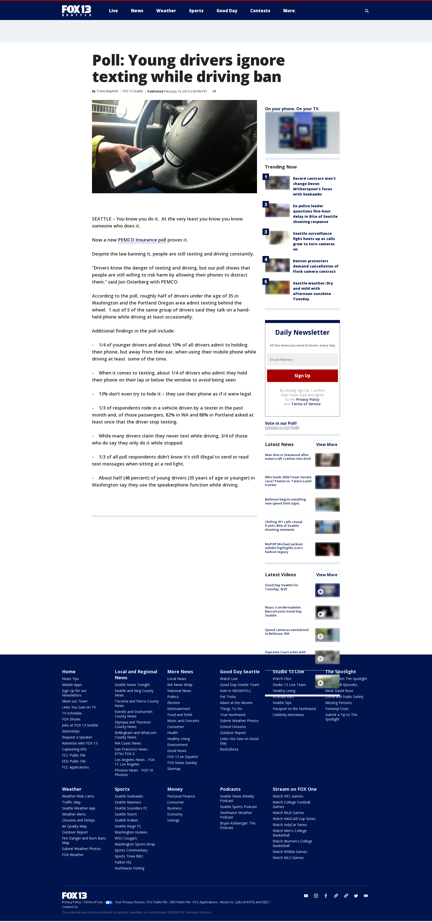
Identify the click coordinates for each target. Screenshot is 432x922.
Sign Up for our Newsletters (74, 693)
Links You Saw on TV (79, 707)
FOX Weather (73, 854)
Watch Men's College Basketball (290, 833)
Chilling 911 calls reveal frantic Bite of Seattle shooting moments (283, 526)
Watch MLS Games (288, 857)
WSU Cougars (126, 838)
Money (174, 789)
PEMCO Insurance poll (142, 240)
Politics (173, 696)
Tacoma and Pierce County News (137, 703)
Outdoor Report (233, 732)
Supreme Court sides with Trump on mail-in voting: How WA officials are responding (285, 658)
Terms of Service (305, 404)
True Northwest (233, 714)
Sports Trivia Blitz (129, 856)
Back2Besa (229, 749)
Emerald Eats (283, 696)
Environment (177, 744)
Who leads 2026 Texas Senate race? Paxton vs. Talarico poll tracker (288, 481)
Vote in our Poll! (281, 423)
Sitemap (173, 768)
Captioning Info (74, 749)
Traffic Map (71, 802)
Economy (174, 814)
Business (174, 808)
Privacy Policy (308, 399)
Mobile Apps (72, 684)
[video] (327, 590)
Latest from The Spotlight (346, 678)
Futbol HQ (123, 862)
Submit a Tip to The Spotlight (341, 717)
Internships (71, 731)
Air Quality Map (74, 826)
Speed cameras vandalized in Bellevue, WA (286, 632)
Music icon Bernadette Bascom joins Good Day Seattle (283, 611)
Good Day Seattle (240, 671)
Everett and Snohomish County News (133, 713)
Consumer (175, 726)
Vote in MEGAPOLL (235, 690)
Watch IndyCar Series (290, 824)
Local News (176, 678)
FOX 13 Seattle (133, 91)
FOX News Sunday (182, 762)
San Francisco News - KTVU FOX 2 (132, 751)
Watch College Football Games (291, 804)
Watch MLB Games (288, 812)
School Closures (233, 726)
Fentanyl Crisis (336, 708)
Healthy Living (178, 738)
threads (346, 896)
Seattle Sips (282, 702)
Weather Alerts (74, 814)
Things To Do (231, 708)
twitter (356, 896)
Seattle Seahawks (129, 796)
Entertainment (178, 708)
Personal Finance (181, 796)
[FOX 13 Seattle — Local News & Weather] (78, 11)
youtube (306, 896)
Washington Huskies (131, 832)
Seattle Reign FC (128, 826)
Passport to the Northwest (294, 708)
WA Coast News (128, 743)
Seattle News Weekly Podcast (237, 798)
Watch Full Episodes (341, 684)
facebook (326, 896)
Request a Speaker (77, 737)
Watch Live (229, 678)
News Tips (70, 678)
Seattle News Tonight (132, 684)
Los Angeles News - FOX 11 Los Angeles (135, 761)
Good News (176, 750)
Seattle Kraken (126, 820)
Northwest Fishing (129, 868)
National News (179, 690)
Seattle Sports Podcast (238, 806)
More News (180, 671)
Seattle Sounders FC (131, 808)
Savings (173, 820)
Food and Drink (179, 714)
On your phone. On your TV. (292, 109)
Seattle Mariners (128, 802)
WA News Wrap (179, 684)
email (366, 896)
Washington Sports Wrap (135, 844)
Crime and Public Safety (344, 696)
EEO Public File (74, 761)
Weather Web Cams (78, 796)
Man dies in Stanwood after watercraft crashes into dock (288, 456)
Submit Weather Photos (239, 720)
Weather (72, 789)
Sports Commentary (131, 850)
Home (69, 671)
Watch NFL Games (288, 796)
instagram (316, 896)
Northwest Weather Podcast (236, 815)
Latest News (279, 444)
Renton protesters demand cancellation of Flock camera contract (315, 266)
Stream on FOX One (295, 789)
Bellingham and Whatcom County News (135, 735)
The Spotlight (340, 671)
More (289, 11)
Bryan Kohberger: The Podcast (238, 825)
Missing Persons (338, 702)
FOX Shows (71, 719)
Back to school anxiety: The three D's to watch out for (286, 678)
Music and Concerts (183, 720)
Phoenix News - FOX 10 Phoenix (134, 772)
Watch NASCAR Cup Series (294, 818)
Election (173, 702)
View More (327, 444)
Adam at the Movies (236, 702)
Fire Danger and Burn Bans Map (84, 840)
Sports (122, 789)
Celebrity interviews (288, 714)
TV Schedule (72, 713)
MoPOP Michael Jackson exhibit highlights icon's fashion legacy (284, 548)
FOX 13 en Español (182, 756)
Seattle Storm (126, 814)
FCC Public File (74, 755)
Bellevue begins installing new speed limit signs (285, 501)
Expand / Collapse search (367, 10)
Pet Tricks (228, 696)
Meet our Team (75, 701)
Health (172, 732)
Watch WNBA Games (290, 851)
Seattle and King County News (134, 693)
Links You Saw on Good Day (239, 741)
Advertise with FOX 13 (80, 743)
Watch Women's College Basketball (292, 843)
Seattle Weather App (78, 808)
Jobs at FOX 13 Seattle (80, 725)
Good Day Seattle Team (239, 684)
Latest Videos (280, 575)
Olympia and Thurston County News (133, 724)
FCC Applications (75, 767)
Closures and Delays (78, 820)
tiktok (336, 896)
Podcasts (230, 789)
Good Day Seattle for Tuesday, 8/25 (281, 587)
